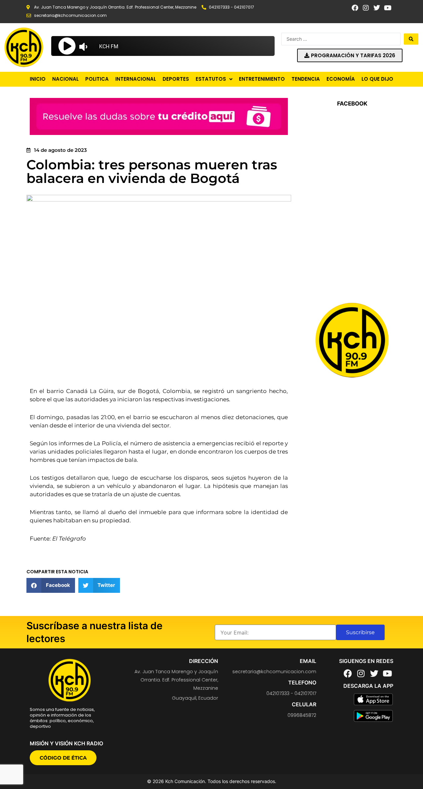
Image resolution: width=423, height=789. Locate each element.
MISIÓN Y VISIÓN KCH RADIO (66, 743)
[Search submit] (411, 39)
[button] (50, 585)
